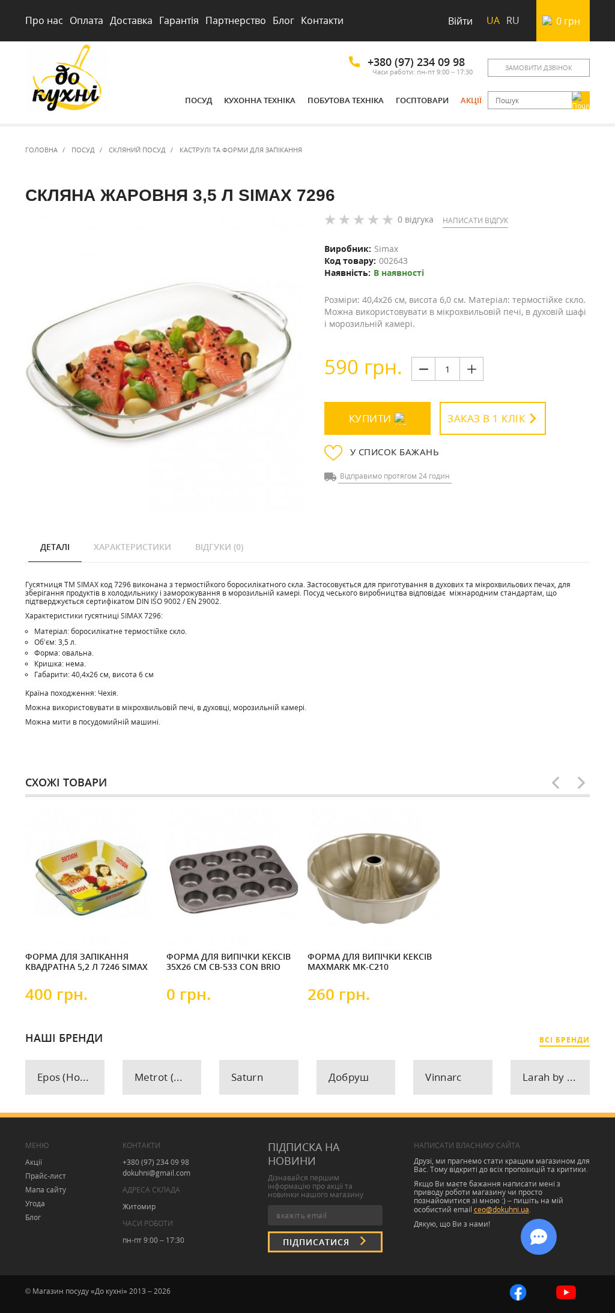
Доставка (131, 20)
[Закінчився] (61, 927)
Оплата (86, 20)
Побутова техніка (346, 100)
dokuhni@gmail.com (156, 1172)
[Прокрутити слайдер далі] (581, 783)
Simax (386, 248)
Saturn (247, 1077)
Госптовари (422, 100)
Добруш (349, 1077)
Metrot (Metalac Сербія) (168, 1077)
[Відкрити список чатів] (539, 1237)
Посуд (198, 100)
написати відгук (475, 220)
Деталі (55, 546)
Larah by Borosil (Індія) (556, 1077)
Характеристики (132, 546)
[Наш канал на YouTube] (566, 1291)
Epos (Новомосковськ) (71, 1077)
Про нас (44, 20)
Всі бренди (564, 1040)
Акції (471, 100)
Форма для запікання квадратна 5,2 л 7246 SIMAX (86, 961)
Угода (35, 1203)
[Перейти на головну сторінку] (67, 79)
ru (513, 20)
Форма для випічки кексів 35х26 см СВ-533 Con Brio (228, 961)
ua (493, 20)
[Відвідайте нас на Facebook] (518, 1291)
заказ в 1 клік (486, 418)
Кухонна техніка (259, 100)
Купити (370, 418)
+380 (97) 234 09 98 (416, 61)
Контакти (322, 20)
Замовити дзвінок (538, 67)
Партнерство (235, 20)
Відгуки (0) (219, 546)
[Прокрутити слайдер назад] (555, 783)
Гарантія (179, 20)
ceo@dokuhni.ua (501, 1209)
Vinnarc (443, 1077)
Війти (460, 21)
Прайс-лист (45, 1175)
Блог (283, 20)
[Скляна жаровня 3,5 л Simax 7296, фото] (164, 364)
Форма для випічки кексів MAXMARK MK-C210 (370, 961)
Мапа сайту (45, 1189)
